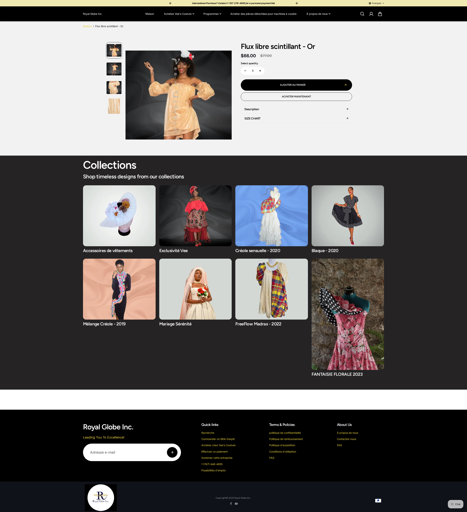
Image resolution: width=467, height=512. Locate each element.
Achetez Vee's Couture (178, 13)
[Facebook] (231, 503)
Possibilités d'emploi (213, 470)
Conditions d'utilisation (282, 451)
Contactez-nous (346, 438)
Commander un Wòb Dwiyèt (218, 438)
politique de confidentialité (285, 432)
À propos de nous (317, 13)
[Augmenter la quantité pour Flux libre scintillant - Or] (260, 70)
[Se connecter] (371, 14)
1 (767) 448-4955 (212, 464)
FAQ (271, 457)
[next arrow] (224, 95)
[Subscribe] (172, 452)
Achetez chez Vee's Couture (218, 445)
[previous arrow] (132, 95)
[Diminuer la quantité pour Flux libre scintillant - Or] (245, 70)
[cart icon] (380, 14)
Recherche (207, 432)
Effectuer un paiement (214, 451)
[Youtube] (236, 503)
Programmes (211, 13)
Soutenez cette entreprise (216, 457)
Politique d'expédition (282, 445)
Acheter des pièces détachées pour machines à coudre (263, 13)
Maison (149, 13)
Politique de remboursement (286, 438)
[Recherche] (362, 14)
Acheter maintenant (296, 96)
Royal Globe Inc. (242, 497)
